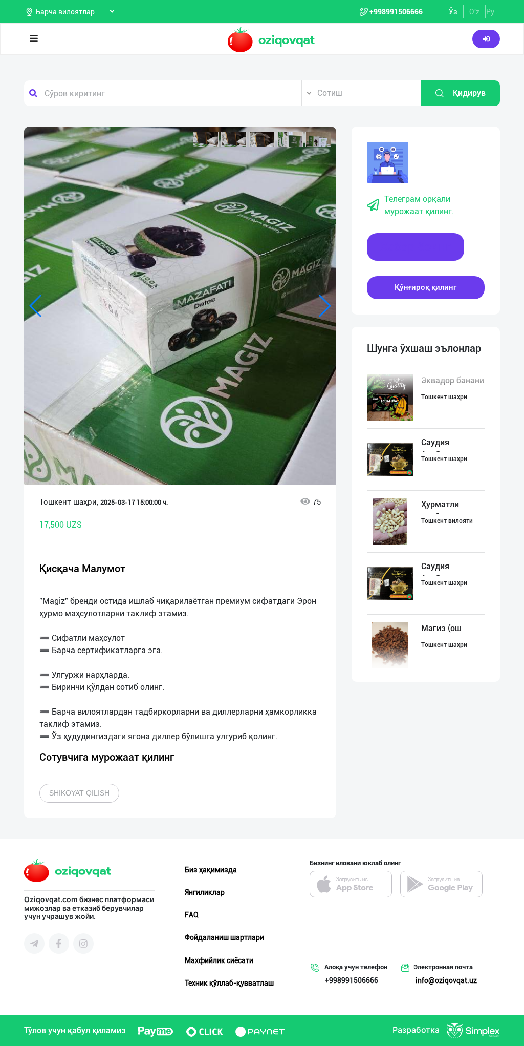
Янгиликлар (205, 892)
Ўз (453, 12)
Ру (490, 12)
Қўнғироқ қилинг (425, 287)
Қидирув (469, 93)
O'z (474, 12)
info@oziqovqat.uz (446, 980)
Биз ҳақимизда (211, 870)
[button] (206, 139)
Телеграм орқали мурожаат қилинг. (419, 205)
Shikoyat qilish (79, 793)
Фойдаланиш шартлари (224, 937)
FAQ (192, 915)
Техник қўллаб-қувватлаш (229, 983)
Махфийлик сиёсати (219, 960)
